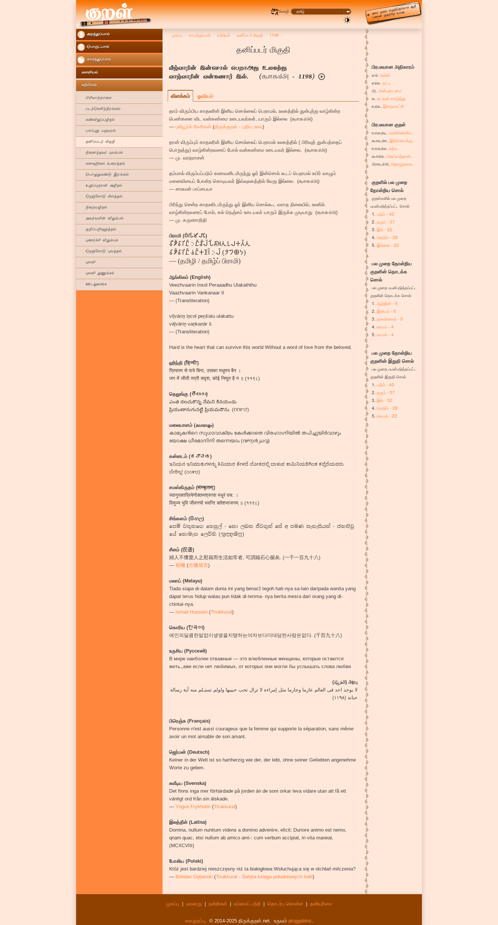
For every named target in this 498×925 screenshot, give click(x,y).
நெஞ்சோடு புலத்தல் (100, 251)
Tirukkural (221, 612)
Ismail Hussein (191, 612)
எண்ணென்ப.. (401, 132)
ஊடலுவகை (92, 284)
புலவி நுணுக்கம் (96, 273)
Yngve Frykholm (193, 806)
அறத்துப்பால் (97, 34)
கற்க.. (394, 148)
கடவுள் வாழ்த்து (391, 98)
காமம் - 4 (385, 326)
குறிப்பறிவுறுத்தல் (97, 229)
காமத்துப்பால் (98, 59)
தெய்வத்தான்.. (400, 156)
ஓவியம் (205, 95)
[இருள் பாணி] (347, 19)
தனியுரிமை (321, 904)
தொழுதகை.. (402, 163)
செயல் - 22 (387, 415)
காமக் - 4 (385, 334)
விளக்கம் (180, 95)
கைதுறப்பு (195, 921)
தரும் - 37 (386, 221)
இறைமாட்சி (393, 106)
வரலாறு (194, 904)
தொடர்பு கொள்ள (285, 904)
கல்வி (385, 75)
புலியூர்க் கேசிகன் (193, 126)
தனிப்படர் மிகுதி (96, 142)
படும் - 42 (385, 213)
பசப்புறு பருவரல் (97, 131)
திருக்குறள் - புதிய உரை (238, 126)
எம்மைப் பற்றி (247, 904)
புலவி (86, 262)
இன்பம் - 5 (386, 311)
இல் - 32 (384, 229)
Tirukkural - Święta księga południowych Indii (264, 876)
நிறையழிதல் (92, 207)
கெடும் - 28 (387, 237)
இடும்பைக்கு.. (402, 140)
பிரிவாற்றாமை (95, 98)
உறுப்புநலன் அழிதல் (100, 185)
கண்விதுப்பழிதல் (96, 120)
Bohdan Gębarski (194, 876)
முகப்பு (172, 904)
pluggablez (300, 921)
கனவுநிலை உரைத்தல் (101, 163)
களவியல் (88, 72)
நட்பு (386, 82)
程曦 (180, 565)
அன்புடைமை (389, 90)
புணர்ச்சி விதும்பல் (98, 240)
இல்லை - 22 (388, 245)
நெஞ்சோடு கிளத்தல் (100, 196)
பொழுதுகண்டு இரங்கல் (103, 174)
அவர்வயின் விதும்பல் (101, 218)
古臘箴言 (198, 565)
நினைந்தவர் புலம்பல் (100, 153)
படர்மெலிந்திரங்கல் (99, 109)
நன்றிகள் (218, 904)
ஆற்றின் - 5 (387, 303)
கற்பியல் (87, 85)
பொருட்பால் (97, 47)
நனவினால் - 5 (390, 318)
